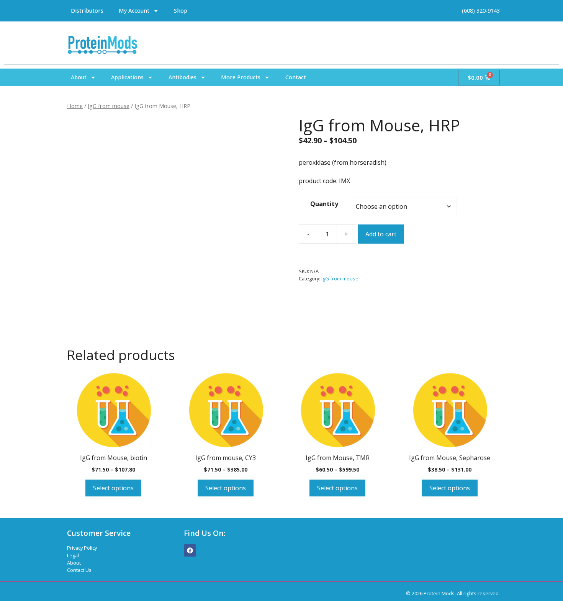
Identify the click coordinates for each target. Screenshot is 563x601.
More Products (240, 77)
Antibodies (182, 77)
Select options (113, 488)
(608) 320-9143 (481, 10)
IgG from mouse (108, 106)
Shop (180, 10)
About (79, 77)
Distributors (87, 10)
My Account (134, 10)
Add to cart (380, 234)
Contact (295, 77)
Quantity (324, 204)
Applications (127, 77)
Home (75, 106)
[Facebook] (190, 550)
